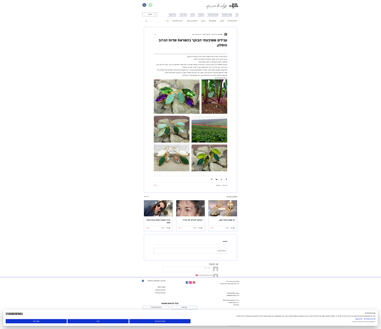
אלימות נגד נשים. (192, 21)
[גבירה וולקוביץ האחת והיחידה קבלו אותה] (158, 208)
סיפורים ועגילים (232, 21)
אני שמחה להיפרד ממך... (226, 220)
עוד (167, 21)
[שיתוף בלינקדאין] (216, 179)
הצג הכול (146, 196)
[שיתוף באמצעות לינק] (212, 179)
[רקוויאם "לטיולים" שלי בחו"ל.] (190, 208)
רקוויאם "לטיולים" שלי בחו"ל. (192, 220)
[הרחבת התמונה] (214, 96)
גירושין (203, 21)
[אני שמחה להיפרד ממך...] (222, 208)
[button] (146, 21)
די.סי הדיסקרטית (178, 21)
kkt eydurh (212, 21)
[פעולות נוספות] (155, 34)
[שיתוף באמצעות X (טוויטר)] (221, 179)
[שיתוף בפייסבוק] (226, 179)
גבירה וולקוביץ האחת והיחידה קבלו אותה (158, 221)
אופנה (222, 21)
